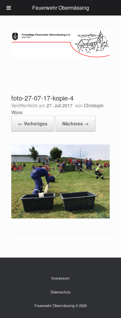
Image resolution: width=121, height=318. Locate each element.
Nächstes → (75, 123)
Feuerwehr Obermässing (60, 7)
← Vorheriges (32, 123)
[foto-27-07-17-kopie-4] (60, 217)
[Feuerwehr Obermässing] (60, 44)
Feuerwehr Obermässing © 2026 (61, 305)
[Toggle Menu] (8, 8)
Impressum (60, 278)
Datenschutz (61, 291)
